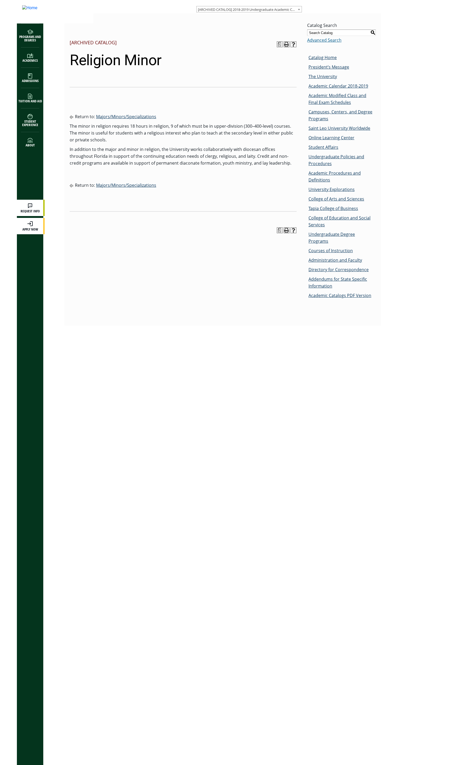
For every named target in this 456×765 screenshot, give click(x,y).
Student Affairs (323, 147)
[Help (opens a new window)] (293, 44)
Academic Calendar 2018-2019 (338, 86)
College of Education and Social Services (339, 221)
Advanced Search (324, 40)
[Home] (50, 11)
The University (322, 76)
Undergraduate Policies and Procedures (336, 160)
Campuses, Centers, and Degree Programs (340, 115)
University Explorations (331, 189)
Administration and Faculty (335, 260)
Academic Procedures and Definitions (334, 176)
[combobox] (249, 9)
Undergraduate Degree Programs (331, 237)
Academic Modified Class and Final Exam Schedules (337, 99)
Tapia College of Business (333, 208)
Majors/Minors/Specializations (126, 116)
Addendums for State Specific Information (337, 282)
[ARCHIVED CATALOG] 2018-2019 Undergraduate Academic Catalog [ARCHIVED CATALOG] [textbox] (250, 9)
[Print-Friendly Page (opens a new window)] (286, 44)
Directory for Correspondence (338, 269)
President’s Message (328, 67)
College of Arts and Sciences (336, 199)
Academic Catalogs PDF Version (339, 295)
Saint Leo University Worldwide (339, 128)
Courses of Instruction (330, 251)
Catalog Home (322, 57)
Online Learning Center (331, 138)
